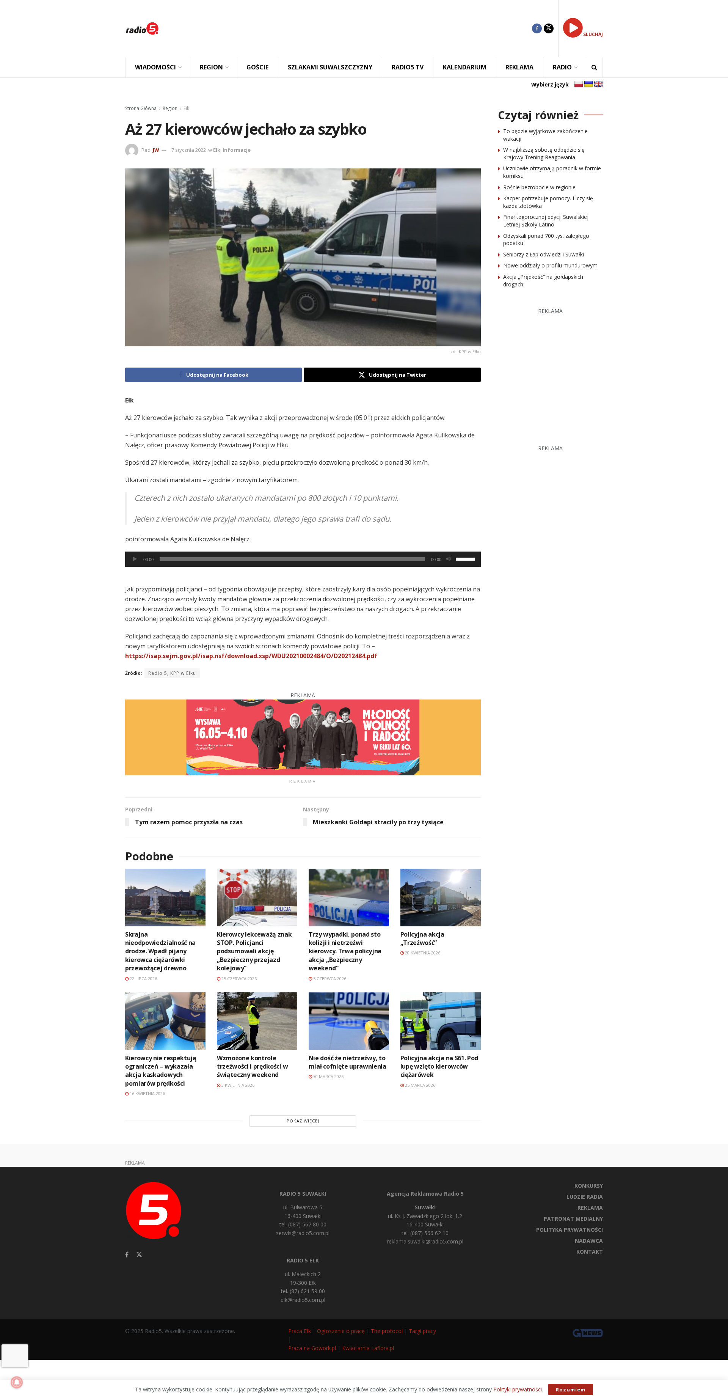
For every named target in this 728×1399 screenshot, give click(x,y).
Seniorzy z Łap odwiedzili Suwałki (543, 254)
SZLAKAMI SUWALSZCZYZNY (330, 67)
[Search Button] (594, 67)
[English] (598, 84)
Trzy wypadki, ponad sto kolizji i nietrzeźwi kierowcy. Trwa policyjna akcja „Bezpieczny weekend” (345, 951)
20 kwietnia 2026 (422, 953)
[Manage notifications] (17, 1382)
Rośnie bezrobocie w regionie (539, 187)
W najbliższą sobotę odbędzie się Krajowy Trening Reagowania (544, 153)
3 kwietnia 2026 (237, 1085)
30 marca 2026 (328, 1076)
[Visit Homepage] (142, 28)
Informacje (237, 149)
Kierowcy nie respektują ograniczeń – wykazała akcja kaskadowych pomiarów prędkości (160, 1071)
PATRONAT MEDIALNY (573, 1218)
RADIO (562, 67)
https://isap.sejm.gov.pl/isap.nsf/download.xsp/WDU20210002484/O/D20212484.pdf (251, 656)
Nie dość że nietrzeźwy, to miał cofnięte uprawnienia (347, 1062)
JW (156, 149)
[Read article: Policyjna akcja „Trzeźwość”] (440, 897)
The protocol (387, 1331)
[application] (303, 559)
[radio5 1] (303, 736)
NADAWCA (589, 1240)
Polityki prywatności (517, 1389)
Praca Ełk (299, 1331)
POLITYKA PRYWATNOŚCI (569, 1229)
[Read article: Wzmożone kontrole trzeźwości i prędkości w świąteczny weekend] (257, 1021)
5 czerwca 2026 (329, 978)
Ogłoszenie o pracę (341, 1331)
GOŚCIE (257, 67)
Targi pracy (422, 1331)
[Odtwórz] (135, 559)
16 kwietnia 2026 (147, 1093)
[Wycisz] (448, 559)
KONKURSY (588, 1185)
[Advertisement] (351, 28)
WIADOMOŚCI (155, 67)
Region (170, 108)
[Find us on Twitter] (549, 28)
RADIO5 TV (408, 67)
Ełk (186, 108)
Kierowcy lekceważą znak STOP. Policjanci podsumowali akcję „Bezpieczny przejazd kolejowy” (254, 951)
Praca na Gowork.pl (312, 1348)
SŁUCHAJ (593, 34)
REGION (211, 67)
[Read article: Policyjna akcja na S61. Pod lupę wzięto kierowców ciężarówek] (440, 1021)
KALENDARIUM (464, 67)
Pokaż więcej (303, 1121)
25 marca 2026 (419, 1085)
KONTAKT (589, 1251)
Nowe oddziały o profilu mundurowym (550, 265)
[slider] (466, 558)
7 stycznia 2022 (188, 149)
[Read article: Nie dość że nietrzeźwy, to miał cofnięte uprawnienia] (349, 1021)
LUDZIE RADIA (584, 1196)
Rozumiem (570, 1389)
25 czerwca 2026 (238, 978)
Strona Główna (141, 108)
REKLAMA (519, 67)
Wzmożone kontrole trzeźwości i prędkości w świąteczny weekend (252, 1066)
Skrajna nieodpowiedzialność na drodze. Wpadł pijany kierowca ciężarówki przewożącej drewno (160, 951)
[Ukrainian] (588, 84)
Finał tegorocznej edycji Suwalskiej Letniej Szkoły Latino (545, 220)
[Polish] (578, 84)
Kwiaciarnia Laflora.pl (368, 1348)
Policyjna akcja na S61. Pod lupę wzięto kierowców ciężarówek (439, 1066)
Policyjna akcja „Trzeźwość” (422, 938)
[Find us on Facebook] (537, 28)
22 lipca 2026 (143, 978)
